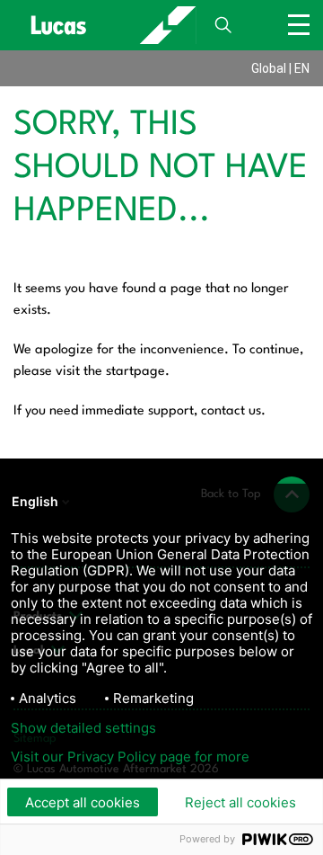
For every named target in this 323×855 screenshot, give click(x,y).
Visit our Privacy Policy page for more (130, 757)
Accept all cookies (82, 802)
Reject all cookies (240, 802)
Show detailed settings (83, 728)
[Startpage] (104, 25)
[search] (223, 25)
